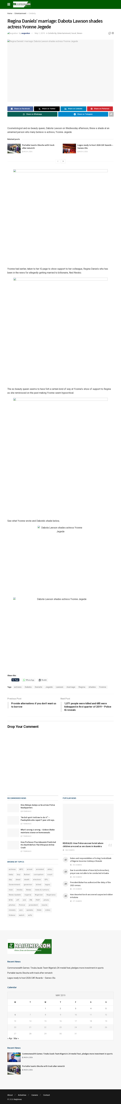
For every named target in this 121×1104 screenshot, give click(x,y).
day (10, 880)
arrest (29, 869)
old (24, 900)
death (26, 880)
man (11, 890)
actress (18, 687)
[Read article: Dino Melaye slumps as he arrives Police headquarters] (13, 808)
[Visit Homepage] (22, 4)
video (47, 910)
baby (11, 875)
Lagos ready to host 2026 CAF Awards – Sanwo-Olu (31, 978)
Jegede (49, 687)
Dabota (28, 687)
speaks (30, 910)
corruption (39, 875)
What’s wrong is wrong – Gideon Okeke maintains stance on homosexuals (38, 831)
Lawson (59, 687)
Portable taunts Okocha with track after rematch (30, 973)
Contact (46, 1095)
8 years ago (26, 811)
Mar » (16, 1038)
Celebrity (32, 13)
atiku (50, 869)
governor (28, 885)
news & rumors (42, 890)
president (33, 905)
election (37, 880)
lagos (47, 885)
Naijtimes (18, 1099)
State (39, 910)
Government (14, 885)
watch (21, 915)
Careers (34, 1095)
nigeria (28, 895)
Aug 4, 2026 (27, 151)
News (79, 33)
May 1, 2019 (40, 33)
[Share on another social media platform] (111, 114)
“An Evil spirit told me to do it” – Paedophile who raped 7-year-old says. (38, 818)
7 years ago (26, 824)
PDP (38, 900)
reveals (12, 910)
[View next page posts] (63, 161)
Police (22, 905)
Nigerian (39, 895)
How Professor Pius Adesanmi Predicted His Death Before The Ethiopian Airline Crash (38, 845)
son (21, 910)
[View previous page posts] (58, 161)
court (49, 875)
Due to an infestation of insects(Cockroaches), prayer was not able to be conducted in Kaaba (89, 871)
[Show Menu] (8, 4)
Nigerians (51, 895)
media (19, 890)
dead (18, 880)
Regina (82, 687)
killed (38, 885)
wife (30, 915)
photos (12, 905)
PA (31, 900)
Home (9, 13)
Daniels (38, 687)
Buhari (27, 875)
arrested (40, 869)
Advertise (22, 1095)
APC (21, 869)
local (73, 33)
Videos (12, 915)
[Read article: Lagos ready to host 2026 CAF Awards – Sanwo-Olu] (69, 148)
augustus (25, 33)
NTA (11, 900)
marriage (71, 687)
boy (18, 875)
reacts (44, 905)
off (17, 900)
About (10, 1095)
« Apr (10, 1038)
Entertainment (20, 13)
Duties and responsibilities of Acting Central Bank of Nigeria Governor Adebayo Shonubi (90, 859)
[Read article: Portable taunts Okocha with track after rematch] (14, 148)
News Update (15, 895)
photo (46, 900)
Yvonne (102, 687)
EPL (46, 880)
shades (92, 687)
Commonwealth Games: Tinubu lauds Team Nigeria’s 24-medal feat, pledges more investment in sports (55, 968)
